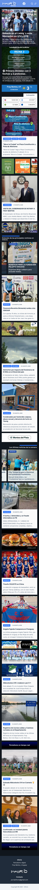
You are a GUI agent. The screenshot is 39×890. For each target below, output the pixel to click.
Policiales (7, 413)
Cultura (15, 138)
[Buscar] (32, 4)
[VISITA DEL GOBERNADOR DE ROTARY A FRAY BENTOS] (19, 189)
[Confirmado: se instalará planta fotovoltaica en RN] (19, 810)
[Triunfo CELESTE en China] (19, 564)
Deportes (22, 138)
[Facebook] (24, 3)
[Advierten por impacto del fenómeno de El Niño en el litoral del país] (19, 350)
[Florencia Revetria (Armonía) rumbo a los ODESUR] (19, 288)
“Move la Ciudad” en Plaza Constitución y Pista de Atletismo (19, 145)
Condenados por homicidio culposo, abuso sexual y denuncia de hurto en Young (17, 419)
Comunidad (7, 138)
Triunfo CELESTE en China (13, 584)
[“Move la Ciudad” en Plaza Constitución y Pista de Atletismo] (19, 122)
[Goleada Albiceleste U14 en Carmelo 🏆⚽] (19, 763)
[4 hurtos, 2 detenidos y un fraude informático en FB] (19, 496)
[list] (19, 258)
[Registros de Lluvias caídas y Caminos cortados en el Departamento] (19, 708)
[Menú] (35, 4)
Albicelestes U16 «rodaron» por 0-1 (17, 683)
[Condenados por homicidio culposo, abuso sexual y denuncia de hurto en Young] (19, 397)
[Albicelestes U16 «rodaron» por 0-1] (19, 663)
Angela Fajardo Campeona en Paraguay (18, 629)
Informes (15, 366)
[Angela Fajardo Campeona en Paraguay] (19, 609)
